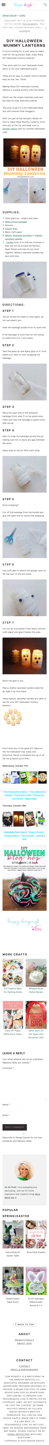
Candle (9, 242)
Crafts (22, 15)
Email (6, 1115)
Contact (24, 1366)
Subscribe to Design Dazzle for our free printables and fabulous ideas (22, 1139)
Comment (8, 1068)
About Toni (24, 1343)
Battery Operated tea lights (18, 235)
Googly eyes (11, 228)
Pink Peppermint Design (15, 791)
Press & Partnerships (24, 1370)
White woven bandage (16, 222)
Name (6, 1104)
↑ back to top (24, 1325)
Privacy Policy (24, 1340)
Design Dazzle (10, 15)
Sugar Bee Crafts (22, 795)
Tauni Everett (27, 835)
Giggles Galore (10, 128)
